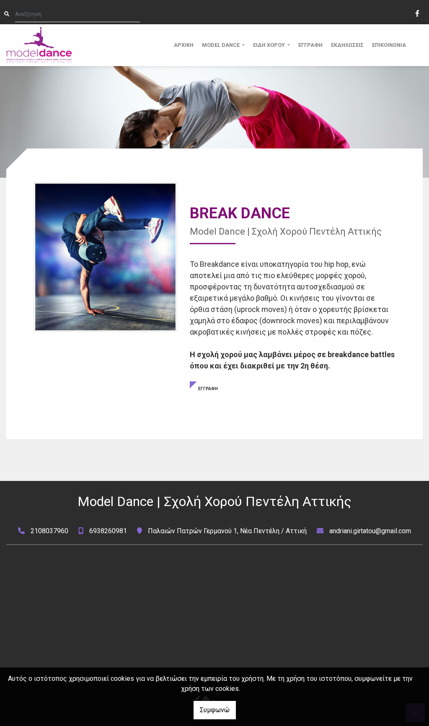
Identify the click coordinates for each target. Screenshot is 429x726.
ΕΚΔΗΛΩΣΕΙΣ (347, 45)
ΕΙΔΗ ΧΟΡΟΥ (269, 45)
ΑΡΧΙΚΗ (184, 45)
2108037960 (49, 531)
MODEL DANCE (221, 45)
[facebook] (417, 12)
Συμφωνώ (215, 710)
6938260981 (108, 531)
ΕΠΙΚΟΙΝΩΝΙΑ (389, 45)
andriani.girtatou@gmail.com (370, 531)
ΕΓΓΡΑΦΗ (310, 45)
